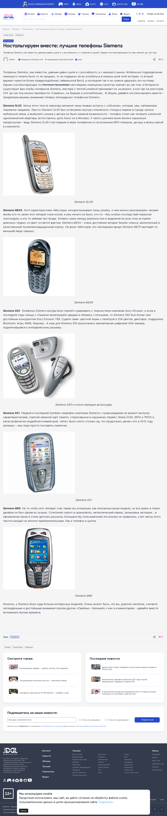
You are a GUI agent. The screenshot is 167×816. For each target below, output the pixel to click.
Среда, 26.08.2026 (155, 14)
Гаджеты (101, 757)
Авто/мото (102, 754)
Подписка (141, 21)
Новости (44, 14)
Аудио (126, 754)
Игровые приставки (79, 759)
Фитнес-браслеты (79, 772)
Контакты (160, 21)
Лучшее (71, 14)
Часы (78, 4)
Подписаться (147, 720)
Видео (127, 14)
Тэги (162, 800)
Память (101, 762)
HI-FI (106, 4)
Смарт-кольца (103, 767)
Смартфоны (8, 35)
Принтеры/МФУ (104, 765)
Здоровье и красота (157, 764)
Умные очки (128, 770)
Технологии (100, 14)
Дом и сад (156, 760)
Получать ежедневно (91, 720)
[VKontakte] (143, 14)
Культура (155, 767)
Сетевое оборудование (81, 767)
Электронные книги (79, 775)
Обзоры (58, 14)
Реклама (151, 21)
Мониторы (128, 759)
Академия (156, 754)
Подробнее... (107, 802)
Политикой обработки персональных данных (91, 726)
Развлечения (157, 770)
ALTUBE (140, 4)
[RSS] (137, 14)
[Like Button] (160, 59)
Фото (93, 4)
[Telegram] (140, 14)
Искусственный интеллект (41, 4)
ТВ (99, 770)
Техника (85, 14)
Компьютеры (103, 759)
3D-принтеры (77, 754)
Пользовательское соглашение (13, 809)
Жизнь (114, 14)
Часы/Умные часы (131, 772)
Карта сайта (151, 800)
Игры (66, 4)
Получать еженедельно (118, 720)
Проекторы (128, 765)
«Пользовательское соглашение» (51, 726)
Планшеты (76, 765)
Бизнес (155, 757)
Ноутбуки (75, 762)
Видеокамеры (77, 757)
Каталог (31, 14)
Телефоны (19, 35)
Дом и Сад (122, 4)
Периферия (128, 762)
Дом (125, 757)
